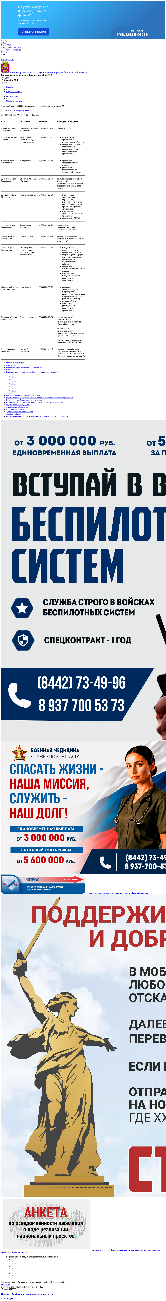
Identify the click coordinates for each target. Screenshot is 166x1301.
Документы (11, 365)
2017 (13, 374)
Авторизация (7, 1299)
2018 (13, 377)
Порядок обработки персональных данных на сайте (28, 1294)
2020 (13, 381)
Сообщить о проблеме (34, 32)
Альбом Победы (13, 414)
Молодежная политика (16, 409)
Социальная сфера (14, 92)
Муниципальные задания (17, 405)
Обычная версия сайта (11, 50)
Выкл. (20, 47)
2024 (13, 391)
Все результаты (7, 59)
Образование (12, 96)
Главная (9, 87)
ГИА (8, 370)
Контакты (5, 1284)
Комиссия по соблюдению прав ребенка (24, 400)
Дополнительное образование (19, 412)
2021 (13, 384)
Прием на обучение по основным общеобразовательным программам (37, 416)
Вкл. (15, 47)
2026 (13, 393)
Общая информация (15, 101)
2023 (13, 388)
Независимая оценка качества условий (23, 395)
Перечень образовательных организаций (24, 367)
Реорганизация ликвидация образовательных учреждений (32, 372)
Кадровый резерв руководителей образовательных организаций (34, 402)
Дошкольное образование (17, 407)
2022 (13, 386)
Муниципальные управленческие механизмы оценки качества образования (39, 398)
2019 (13, 379)
